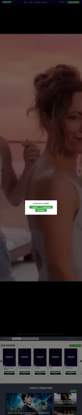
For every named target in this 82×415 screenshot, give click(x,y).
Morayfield (41, 210)
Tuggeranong (47, 207)
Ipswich (35, 207)
